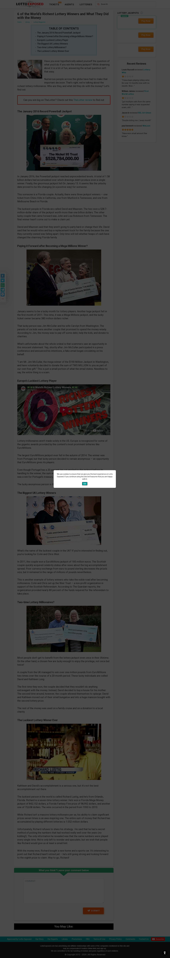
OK (85, 484)
